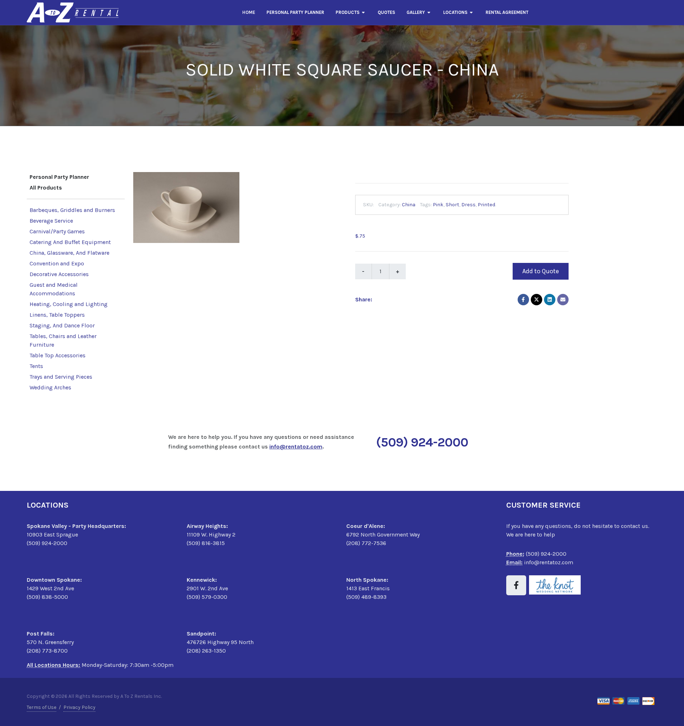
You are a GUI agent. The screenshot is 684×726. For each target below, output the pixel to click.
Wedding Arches (50, 387)
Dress (468, 205)
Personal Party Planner (59, 176)
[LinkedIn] (549, 299)
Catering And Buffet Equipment (70, 242)
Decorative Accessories (59, 274)
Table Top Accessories (58, 355)
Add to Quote (540, 271)
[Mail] (563, 299)
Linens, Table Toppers (57, 314)
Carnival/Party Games (57, 231)
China (408, 205)
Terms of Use (41, 707)
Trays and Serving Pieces (61, 376)
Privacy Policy (79, 707)
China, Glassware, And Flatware (69, 252)
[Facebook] (523, 299)
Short (452, 205)
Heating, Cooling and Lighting (69, 304)
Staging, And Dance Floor (62, 325)
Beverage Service (51, 220)
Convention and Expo (57, 263)
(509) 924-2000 (422, 442)
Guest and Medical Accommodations (54, 289)
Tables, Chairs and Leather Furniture (63, 340)
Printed (486, 205)
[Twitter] (536, 299)
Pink (438, 205)
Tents (36, 366)
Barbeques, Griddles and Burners (72, 210)
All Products (46, 187)
